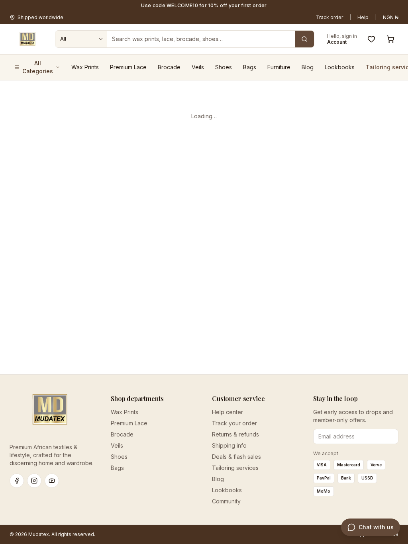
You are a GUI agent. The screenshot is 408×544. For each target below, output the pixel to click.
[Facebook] (17, 481)
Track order (329, 17)
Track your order (234, 423)
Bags (249, 67)
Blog (308, 67)
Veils (198, 67)
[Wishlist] (371, 39)
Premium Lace (128, 67)
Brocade (169, 67)
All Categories (37, 67)
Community (226, 501)
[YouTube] (52, 481)
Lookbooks (340, 67)
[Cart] (390, 39)
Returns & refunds (235, 434)
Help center (227, 412)
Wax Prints (85, 67)
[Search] (304, 39)
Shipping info (229, 445)
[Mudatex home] (27, 39)
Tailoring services (235, 467)
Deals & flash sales (236, 456)
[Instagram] (34, 481)
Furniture (278, 67)
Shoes (223, 67)
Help (363, 17)
